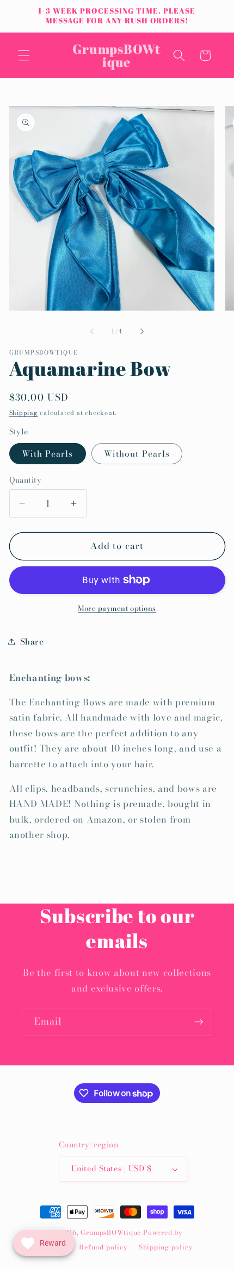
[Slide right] (142, 331)
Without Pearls (137, 453)
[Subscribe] (199, 1022)
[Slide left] (92, 331)
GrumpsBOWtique (111, 1232)
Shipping (23, 412)
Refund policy (103, 1247)
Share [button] (32, 641)
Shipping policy (166, 1247)
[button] (24, 55)
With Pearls (47, 453)
